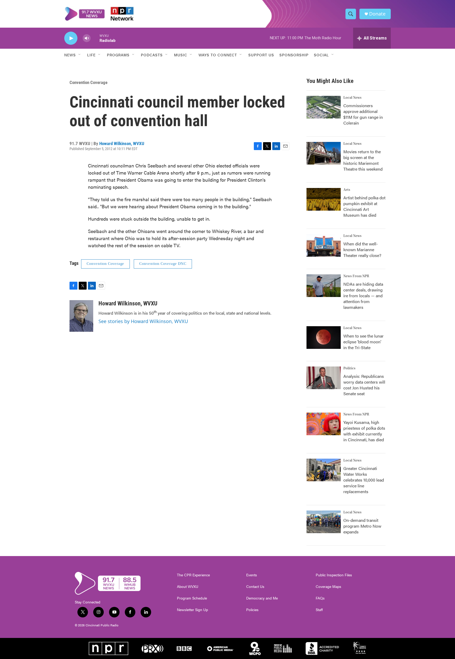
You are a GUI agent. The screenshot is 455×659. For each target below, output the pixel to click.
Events (251, 575)
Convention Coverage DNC (162, 264)
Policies (252, 610)
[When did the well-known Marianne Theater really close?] (323, 245)
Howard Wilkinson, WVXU (121, 143)
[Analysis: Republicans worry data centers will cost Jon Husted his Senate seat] (323, 377)
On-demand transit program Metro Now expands (362, 526)
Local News (352, 98)
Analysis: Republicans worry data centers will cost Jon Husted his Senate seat (364, 385)
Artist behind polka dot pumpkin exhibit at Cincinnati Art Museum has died (364, 206)
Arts (346, 190)
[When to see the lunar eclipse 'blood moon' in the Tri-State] (323, 337)
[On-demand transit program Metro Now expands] (323, 522)
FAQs (320, 598)
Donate (377, 14)
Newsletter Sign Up (192, 610)
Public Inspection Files (334, 575)
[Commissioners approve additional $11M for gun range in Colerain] (323, 107)
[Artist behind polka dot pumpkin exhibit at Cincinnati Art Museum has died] (323, 199)
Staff (319, 610)
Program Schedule (192, 598)
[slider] (95, 38)
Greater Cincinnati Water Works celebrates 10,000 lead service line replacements (363, 479)
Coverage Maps (328, 586)
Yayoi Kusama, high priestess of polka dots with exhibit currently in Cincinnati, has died (364, 431)
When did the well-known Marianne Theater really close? (362, 249)
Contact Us (255, 586)
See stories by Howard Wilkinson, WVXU (143, 321)
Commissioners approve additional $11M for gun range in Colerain (363, 114)
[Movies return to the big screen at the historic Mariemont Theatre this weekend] (323, 153)
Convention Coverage (88, 82)
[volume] (86, 38)
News (70, 54)
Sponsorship (294, 54)
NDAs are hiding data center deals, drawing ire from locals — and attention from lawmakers (363, 295)
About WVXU (187, 586)
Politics (349, 368)
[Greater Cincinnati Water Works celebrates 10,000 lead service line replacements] (323, 470)
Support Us (261, 54)
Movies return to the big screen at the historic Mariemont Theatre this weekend (363, 160)
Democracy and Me (262, 598)
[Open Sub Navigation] (80, 55)
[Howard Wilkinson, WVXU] (81, 316)
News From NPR (356, 276)
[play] (71, 38)
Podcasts (152, 54)
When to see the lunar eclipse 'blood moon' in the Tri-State (363, 341)
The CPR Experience (193, 575)
